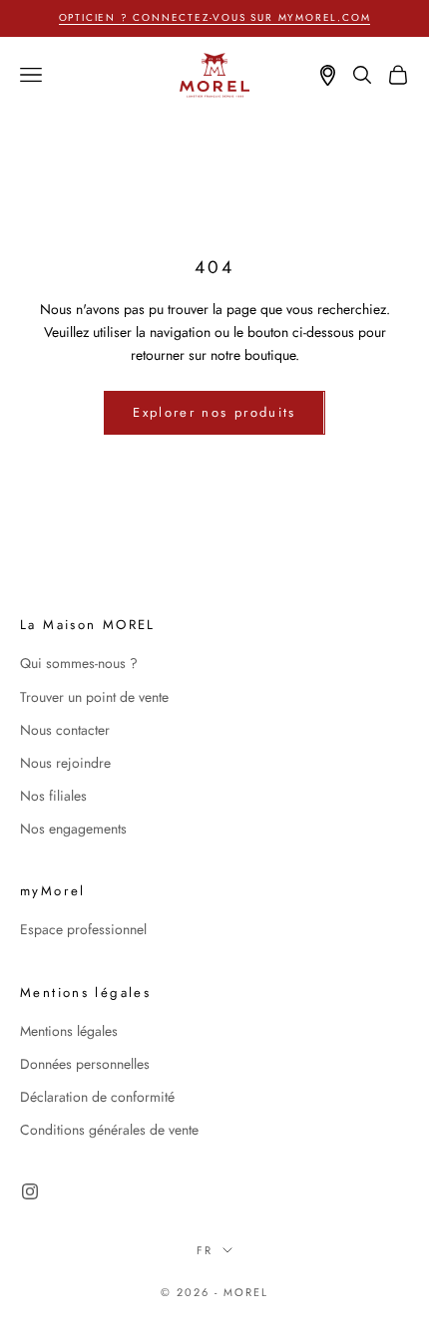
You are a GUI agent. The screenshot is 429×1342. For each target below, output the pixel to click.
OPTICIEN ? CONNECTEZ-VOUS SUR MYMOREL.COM (215, 17)
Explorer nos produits (214, 412)
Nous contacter (65, 730)
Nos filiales (53, 796)
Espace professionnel (83, 929)
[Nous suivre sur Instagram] (30, 1191)
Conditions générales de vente (109, 1130)
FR (205, 1250)
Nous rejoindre (65, 763)
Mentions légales (69, 1031)
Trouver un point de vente (94, 697)
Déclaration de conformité (97, 1097)
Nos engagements (73, 829)
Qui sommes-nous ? (79, 663)
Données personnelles (85, 1064)
